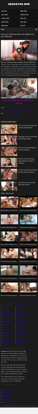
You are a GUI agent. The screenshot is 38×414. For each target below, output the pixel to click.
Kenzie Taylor (11, 115)
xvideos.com (26, 115)
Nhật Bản (4, 22)
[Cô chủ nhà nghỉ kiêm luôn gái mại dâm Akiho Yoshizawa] (9, 174)
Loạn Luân (5, 18)
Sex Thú (23, 18)
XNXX (27, 111)
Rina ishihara (6, 396)
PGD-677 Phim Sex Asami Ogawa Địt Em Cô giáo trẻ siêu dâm (26, 161)
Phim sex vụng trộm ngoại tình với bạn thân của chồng (16, 295)
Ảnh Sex (4, 307)
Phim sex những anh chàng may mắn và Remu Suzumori (16, 261)
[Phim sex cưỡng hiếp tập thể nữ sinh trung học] (9, 151)
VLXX (3, 330)
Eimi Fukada (6, 390)
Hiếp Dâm (23, 11)
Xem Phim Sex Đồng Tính (18, 111)
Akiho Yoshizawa (7, 393)
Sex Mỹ (22, 25)
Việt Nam (4, 25)
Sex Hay (4, 11)
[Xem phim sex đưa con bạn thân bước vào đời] (9, 186)
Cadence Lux (4, 115)
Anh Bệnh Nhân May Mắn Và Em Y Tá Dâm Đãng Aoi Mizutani (18, 227)
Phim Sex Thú (6, 322)
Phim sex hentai (21, 314)
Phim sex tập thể (25, 109)
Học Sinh (4, 14)
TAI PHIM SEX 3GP (6, 111)
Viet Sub (23, 22)
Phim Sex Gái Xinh (15, 109)
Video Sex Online (21, 327)
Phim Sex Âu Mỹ (5, 109)
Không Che (24, 14)
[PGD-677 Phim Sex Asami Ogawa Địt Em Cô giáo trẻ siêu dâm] (9, 162)
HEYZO (4, 309)
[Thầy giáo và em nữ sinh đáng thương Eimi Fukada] (9, 140)
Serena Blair (19, 115)
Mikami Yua (5, 402)
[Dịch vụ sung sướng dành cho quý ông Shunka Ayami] (9, 129)
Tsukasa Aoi (5, 399)
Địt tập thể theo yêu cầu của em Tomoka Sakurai (14, 210)
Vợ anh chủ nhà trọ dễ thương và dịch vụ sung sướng (16, 278)
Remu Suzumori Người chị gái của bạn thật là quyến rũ (16, 244)
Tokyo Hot (5, 327)
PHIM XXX (33, 109)
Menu (3, 29)
